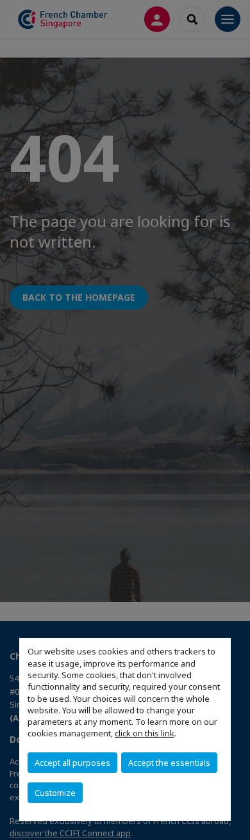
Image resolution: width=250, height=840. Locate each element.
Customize (55, 792)
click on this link (144, 733)
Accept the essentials (169, 762)
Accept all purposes (72, 762)
